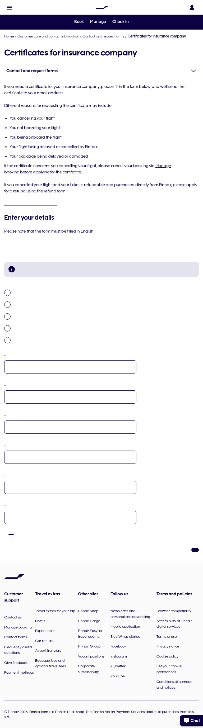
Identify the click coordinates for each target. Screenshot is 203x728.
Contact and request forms (103, 36)
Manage (98, 21)
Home (9, 36)
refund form (55, 191)
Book (79, 21)
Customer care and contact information (48, 36)
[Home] (101, 7)
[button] (9, 7)
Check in (120, 21)
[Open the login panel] (192, 7)
